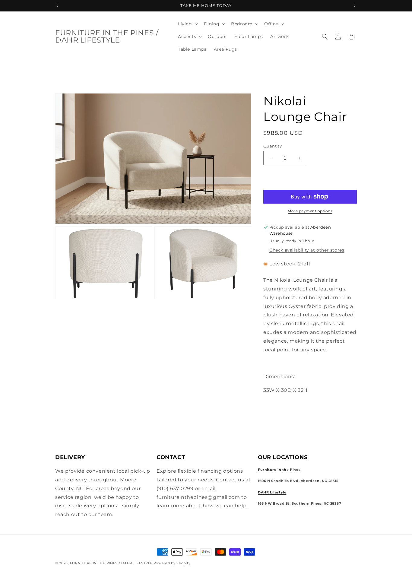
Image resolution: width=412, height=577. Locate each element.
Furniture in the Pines (279, 470)
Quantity (272, 146)
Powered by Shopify (172, 563)
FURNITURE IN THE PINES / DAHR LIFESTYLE (112, 563)
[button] (187, 23)
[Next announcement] (354, 5)
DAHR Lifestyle (272, 492)
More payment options (310, 211)
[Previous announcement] (57, 5)
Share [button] (276, 408)
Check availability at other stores (306, 250)
